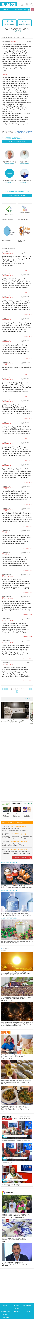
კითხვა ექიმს (18, 9)
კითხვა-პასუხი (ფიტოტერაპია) (12, 822)
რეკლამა (17, 1311)
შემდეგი (30, 689)
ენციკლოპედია (28, 1305)
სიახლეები (4, 9)
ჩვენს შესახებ (5, 1311)
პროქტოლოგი (9, 163)
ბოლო (17, 691)
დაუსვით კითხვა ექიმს (17, 30)
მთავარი (6, 1305)
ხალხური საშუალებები (18, 826)
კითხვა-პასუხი (17, 1307)
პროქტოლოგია (16, 41)
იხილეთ (27, 270)
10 (27, 689)
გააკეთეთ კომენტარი (23, 132)
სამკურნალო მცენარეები (19, 834)
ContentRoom (25, 698)
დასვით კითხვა (20, 857)
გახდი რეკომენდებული (17, 141)
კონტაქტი (28, 1311)
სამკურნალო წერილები (9, 862)
